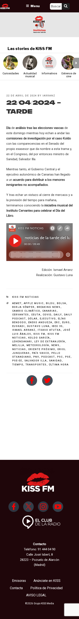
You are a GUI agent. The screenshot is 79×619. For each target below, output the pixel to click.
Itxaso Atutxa (49, 330)
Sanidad (55, 360)
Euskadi (18, 326)
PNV (36, 356)
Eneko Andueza (40, 322)
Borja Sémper (23, 307)
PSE (68, 356)
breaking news (49, 307)
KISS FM (39, 334)
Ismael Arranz (24, 330)
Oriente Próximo (41, 349)
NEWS (55, 345)
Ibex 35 (57, 326)
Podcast (48, 356)
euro (66, 322)
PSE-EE (17, 360)
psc (60, 356)
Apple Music (34, 303)
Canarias (49, 311)
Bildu (50, 303)
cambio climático (26, 311)
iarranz (49, 95)
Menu (35, 6)
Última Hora (59, 364)
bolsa (61, 303)
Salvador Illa (35, 360)
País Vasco (40, 353)
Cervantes (20, 314)
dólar (33, 318)
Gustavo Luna (38, 326)
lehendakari (22, 341)
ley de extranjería (49, 341)
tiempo (17, 364)
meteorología (38, 345)
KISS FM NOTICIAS (25, 297)
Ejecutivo (48, 318)
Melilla (18, 345)
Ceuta (36, 314)
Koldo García (39, 337)
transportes (36, 364)
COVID (47, 314)
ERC (57, 322)
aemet (17, 303)
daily (58, 314)
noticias (19, 349)
